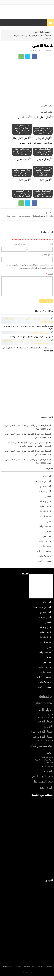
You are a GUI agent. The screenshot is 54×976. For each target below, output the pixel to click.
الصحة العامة (45, 506)
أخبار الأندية (39, 32)
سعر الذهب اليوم (42, 776)
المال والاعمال (45, 511)
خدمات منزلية (45, 541)
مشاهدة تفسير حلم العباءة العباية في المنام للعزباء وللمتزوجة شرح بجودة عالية (27, 349)
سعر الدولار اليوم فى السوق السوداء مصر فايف (42, 761)
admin (48, 51)
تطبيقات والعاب (44, 526)
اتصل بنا (18, 966)
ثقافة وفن (47, 536)
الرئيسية (48, 32)
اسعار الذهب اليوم (42, 731)
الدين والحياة (45, 501)
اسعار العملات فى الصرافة (45, 740)
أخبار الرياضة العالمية (42, 481)
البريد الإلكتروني (19, 244)
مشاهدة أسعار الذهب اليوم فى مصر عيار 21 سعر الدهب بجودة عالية (28, 327)
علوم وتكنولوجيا (44, 556)
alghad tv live (43, 703)
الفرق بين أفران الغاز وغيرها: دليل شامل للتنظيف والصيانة (31, 337)
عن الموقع (26, 966)
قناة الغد (46, 787)
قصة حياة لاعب (44, 561)
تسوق (48, 521)
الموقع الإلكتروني (46, 255)
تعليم (49, 531)
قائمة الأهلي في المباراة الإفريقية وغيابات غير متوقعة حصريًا (30, 35)
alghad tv (45, 696)
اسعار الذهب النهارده (45, 724)
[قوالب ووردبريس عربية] (23, 972)
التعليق (49, 274)
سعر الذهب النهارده (46, 769)
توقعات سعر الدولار (47, 757)
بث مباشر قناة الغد (41, 748)
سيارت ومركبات (44, 551)
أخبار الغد (45, 710)
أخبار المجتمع (45, 486)
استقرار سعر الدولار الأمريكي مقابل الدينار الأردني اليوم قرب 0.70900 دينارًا (28, 427)
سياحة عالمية (45, 546)
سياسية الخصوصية (7, 966)
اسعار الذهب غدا (43, 736)
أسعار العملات (45, 491)
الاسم (50, 244)
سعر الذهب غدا (43, 781)
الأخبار (48, 496)
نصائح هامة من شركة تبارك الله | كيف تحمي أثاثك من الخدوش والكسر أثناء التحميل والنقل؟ (29, 444)
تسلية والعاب (45, 516)
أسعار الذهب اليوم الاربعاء (45, 717)
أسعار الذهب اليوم (47, 714)
